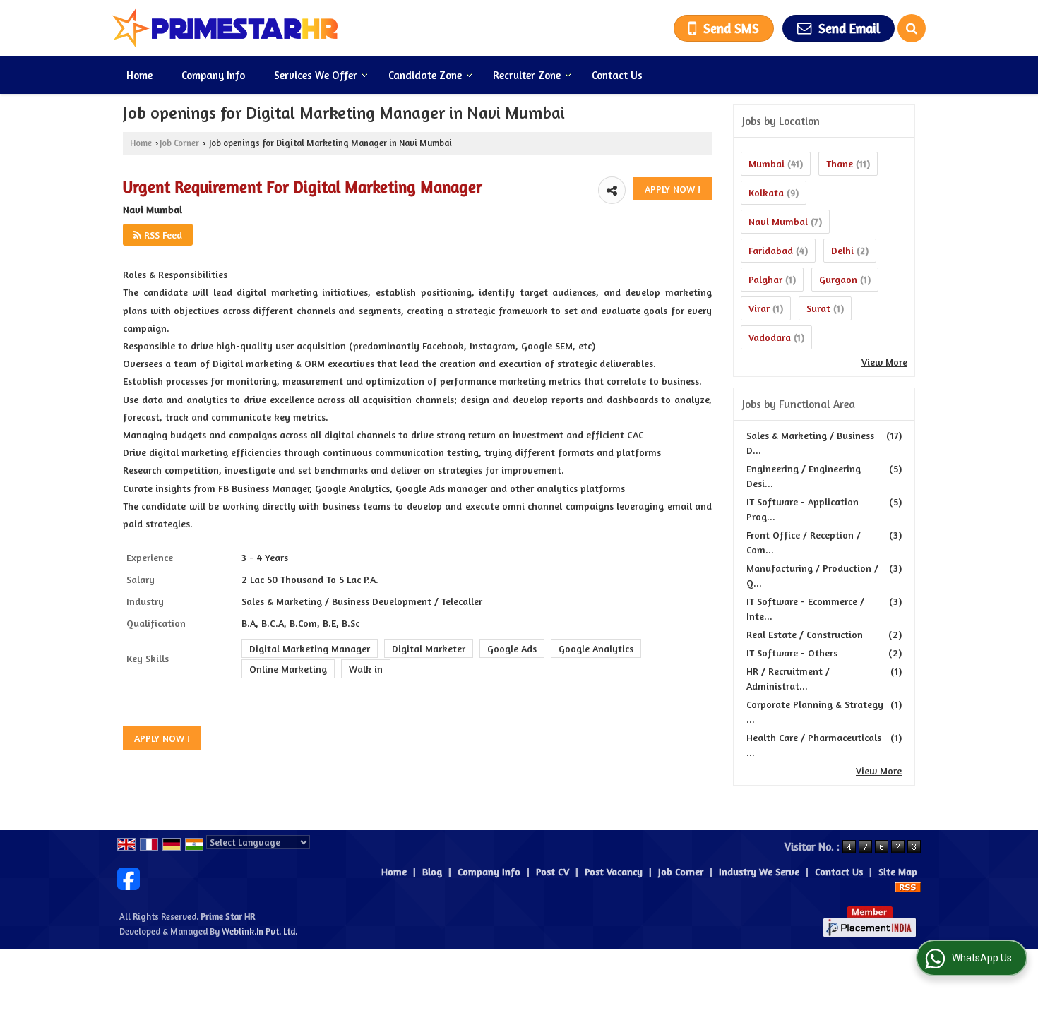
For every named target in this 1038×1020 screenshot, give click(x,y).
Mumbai (766, 163)
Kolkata (766, 192)
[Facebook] (128, 877)
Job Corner (179, 143)
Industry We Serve (759, 871)
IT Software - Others (791, 653)
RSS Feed (161, 235)
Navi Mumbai (778, 221)
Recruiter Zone (527, 75)
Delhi (842, 250)
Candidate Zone (425, 75)
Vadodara (769, 337)
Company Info (213, 75)
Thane (839, 163)
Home (139, 75)
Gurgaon (838, 279)
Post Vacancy (614, 871)
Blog (432, 871)
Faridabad (770, 250)
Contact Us (617, 75)
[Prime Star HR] (225, 28)
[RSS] (908, 886)
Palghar (765, 279)
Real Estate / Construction (804, 634)
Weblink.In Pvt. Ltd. (259, 931)
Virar (759, 308)
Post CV (552, 871)
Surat (818, 308)
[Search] (911, 28)
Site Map (897, 871)
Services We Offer (315, 75)
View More (884, 362)
